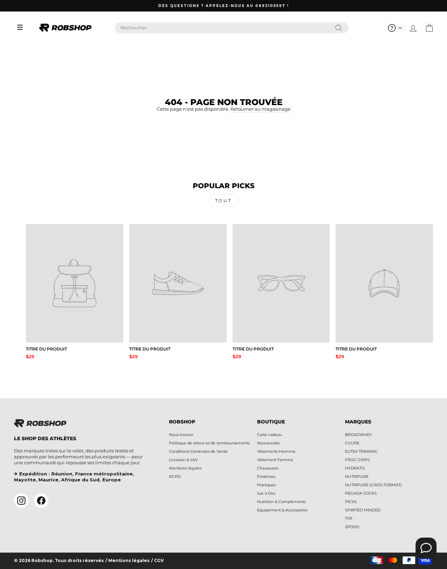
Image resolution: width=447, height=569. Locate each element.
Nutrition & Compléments (281, 501)
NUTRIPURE (356, 476)
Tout (223, 200)
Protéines (266, 476)
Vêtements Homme (276, 451)
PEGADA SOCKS (361, 493)
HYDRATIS (355, 468)
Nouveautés (268, 443)
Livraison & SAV (183, 459)
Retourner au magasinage (260, 109)
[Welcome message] (426, 548)
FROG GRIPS (357, 459)
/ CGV (157, 560)
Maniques (266, 484)
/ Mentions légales (127, 560)
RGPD (175, 476)
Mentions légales (185, 468)
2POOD (352, 526)
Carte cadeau (269, 434)
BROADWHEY (358, 434)
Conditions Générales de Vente (198, 451)
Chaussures (267, 468)
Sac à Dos (266, 493)
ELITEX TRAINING (361, 451)
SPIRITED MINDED (363, 510)
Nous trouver (181, 434)
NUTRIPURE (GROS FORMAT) (373, 484)
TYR (348, 518)
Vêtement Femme (275, 459)
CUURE (352, 443)
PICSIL (351, 501)
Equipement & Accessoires (282, 510)
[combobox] (232, 28)
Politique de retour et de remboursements (209, 443)
